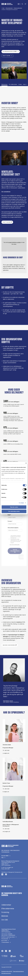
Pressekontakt (4, 938)
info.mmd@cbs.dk (9, 867)
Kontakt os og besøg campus (8, 937)
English (19, 4)
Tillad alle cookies (14, 507)
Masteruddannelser (18, 8)
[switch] (25, 489)
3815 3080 (7, 868)
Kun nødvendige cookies (14, 511)
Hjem (3, 8)
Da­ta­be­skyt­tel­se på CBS (6, 971)
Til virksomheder (5, 942)
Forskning (5, 912)
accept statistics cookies (14, 242)
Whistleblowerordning (6, 973)
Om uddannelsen (13, 84)
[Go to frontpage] (7, 4)
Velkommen (4, 84)
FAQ (2, 857)
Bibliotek (4, 916)
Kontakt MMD (5, 855)
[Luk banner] (26, 463)
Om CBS (4, 920)
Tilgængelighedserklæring (18, 971)
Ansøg (20, 84)
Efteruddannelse (9, 8)
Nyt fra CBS (4, 940)
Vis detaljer (21, 502)
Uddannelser (6, 905)
